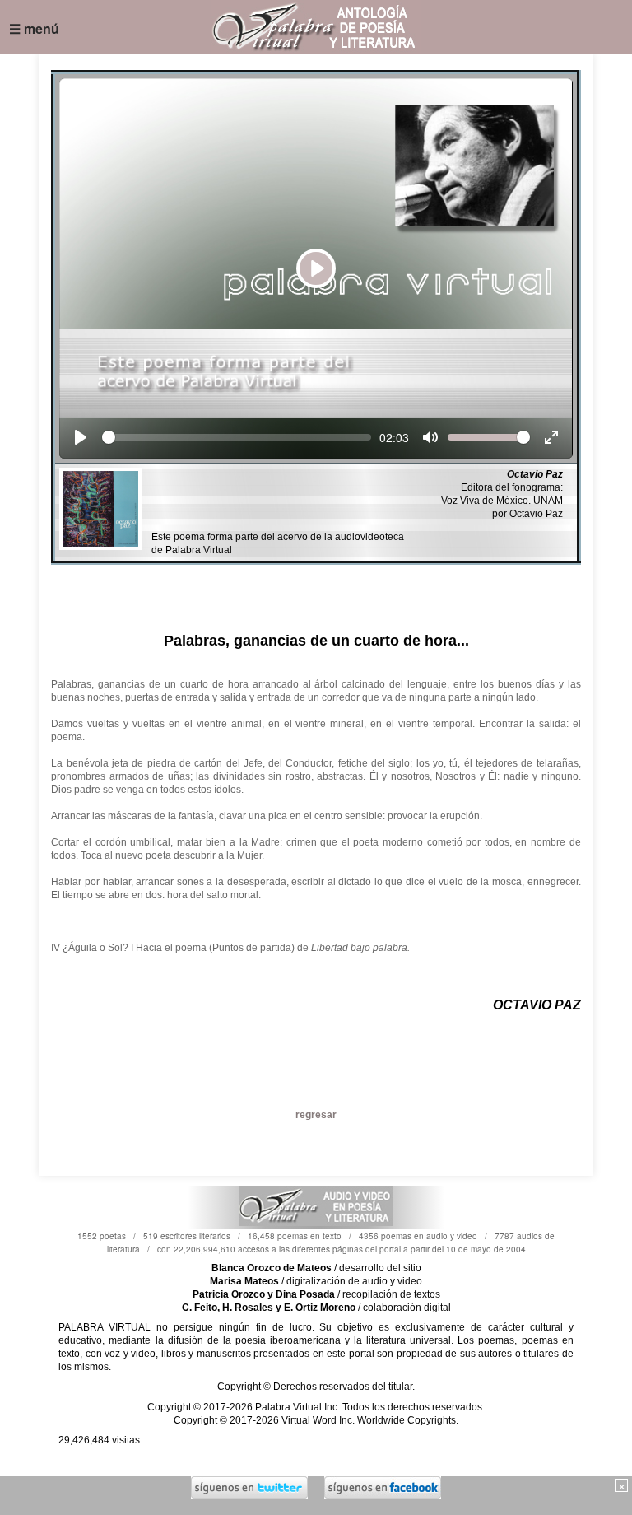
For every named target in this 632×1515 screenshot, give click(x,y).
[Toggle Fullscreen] (551, 437)
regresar (316, 1115)
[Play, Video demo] (80, 437)
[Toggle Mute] (430, 437)
